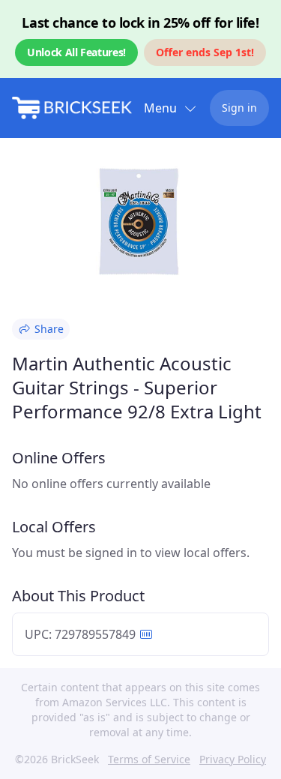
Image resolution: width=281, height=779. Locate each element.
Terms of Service (149, 759)
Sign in (239, 107)
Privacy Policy (232, 759)
